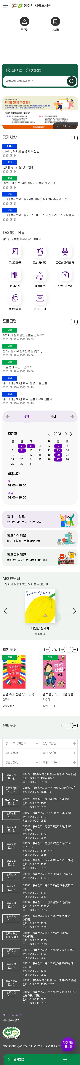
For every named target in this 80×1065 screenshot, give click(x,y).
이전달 (50, 434)
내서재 (55, 30)
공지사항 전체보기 (74, 138)
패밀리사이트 (50, 762)
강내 (27, 416)
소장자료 (16, 70)
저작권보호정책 (10, 1020)
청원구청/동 (12, 762)
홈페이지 (36, 70)
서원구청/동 (12, 753)
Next (69, 126)
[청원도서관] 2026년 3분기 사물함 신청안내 (28, 183)
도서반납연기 (40, 262)
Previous (57, 126)
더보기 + (75, 649)
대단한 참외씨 (40, 628)
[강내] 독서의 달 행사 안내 (17, 167)
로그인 (24, 30)
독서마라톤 (15, 262)
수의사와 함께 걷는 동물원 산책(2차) (24, 335)
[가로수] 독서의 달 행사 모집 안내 (22, 151)
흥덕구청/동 (49, 753)
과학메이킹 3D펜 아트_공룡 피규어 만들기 (27, 399)
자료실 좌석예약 (65, 262)
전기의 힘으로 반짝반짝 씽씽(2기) (22, 351)
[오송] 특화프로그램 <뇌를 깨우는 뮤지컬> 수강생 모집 (34, 199)
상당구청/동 (49, 743)
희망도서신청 (65, 286)
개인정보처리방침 (12, 1015)
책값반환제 (15, 309)
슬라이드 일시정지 (73, 125)
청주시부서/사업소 (15, 743)
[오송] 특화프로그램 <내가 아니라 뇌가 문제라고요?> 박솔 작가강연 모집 (40, 215)
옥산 (53, 416)
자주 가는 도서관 (68, 1044)
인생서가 (15, 286)
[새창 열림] (11, 1038)
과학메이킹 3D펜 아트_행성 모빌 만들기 (25, 383)
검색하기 (71, 81)
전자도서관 (40, 309)
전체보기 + (74, 322)
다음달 (69, 434)
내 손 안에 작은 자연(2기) (17, 367)
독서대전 (40, 286)
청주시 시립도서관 (45, 5)
